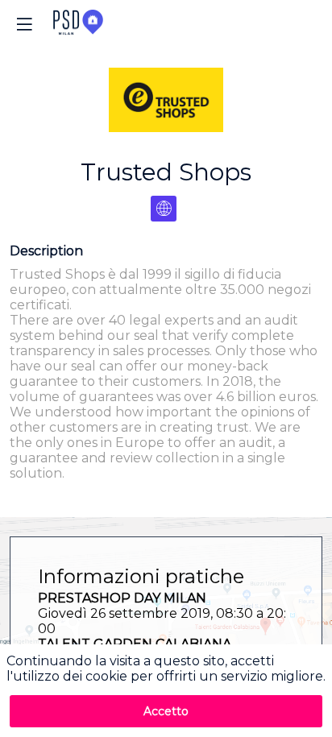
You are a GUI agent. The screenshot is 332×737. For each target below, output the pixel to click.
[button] (24, 24)
